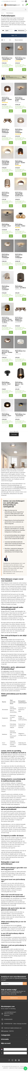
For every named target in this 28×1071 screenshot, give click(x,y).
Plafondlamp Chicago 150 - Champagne (6, 163)
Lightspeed (5, 1068)
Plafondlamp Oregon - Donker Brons (20, 99)
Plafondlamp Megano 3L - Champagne (18, 319)
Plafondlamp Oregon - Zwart (6, 225)
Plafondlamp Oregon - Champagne (18, 256)
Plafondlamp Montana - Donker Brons (7, 352)
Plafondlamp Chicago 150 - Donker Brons (19, 194)
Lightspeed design (13, 1068)
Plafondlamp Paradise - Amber (20, 225)
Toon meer (14, 434)
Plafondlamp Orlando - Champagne (18, 131)
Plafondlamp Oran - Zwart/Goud (20, 415)
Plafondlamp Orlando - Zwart (6, 415)
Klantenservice (14, 997)
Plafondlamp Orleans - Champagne (5, 288)
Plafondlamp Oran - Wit (20, 351)
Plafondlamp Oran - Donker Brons (7, 58)
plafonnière (6, 671)
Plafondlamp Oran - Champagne (20, 58)
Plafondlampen (9, 13)
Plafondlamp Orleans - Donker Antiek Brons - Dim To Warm (7, 320)
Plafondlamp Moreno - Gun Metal (19, 384)
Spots (2, 682)
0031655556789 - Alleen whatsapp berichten (15, 1023)
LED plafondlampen (19, 487)
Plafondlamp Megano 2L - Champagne (5, 131)
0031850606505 (8, 1019)
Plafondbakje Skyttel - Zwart (6, 383)
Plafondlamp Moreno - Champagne (5, 194)
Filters (13, 35)
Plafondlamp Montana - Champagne (5, 256)
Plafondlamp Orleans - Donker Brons (20, 163)
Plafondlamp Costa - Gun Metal (20, 287)
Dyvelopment (22, 1068)
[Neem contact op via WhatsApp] (25, 1068)
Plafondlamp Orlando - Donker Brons (7, 99)
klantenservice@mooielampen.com (13, 1028)
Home (2, 13)
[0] (26, 4)
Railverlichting (20, 685)
